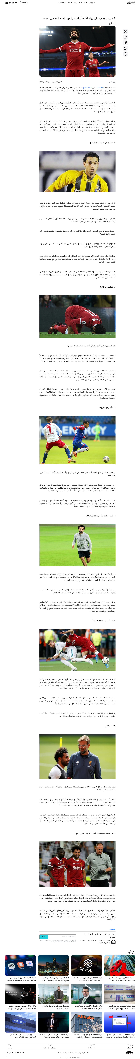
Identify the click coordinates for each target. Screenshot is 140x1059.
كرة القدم (101, 87)
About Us (130, 1048)
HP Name (37, 934)
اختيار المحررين (62, 3)
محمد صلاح (87, 87)
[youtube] (18, 1052)
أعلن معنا (49, 1045)
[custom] (23, 1052)
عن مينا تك (130, 1045)
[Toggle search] (16, 2)
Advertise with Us (50, 1048)
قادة (80, 3)
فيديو (75, 3)
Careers (9, 1048)
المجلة (70, 3)
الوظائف (9, 1045)
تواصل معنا (91, 1045)
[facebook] (15, 1052)
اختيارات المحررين (57, 82)
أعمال (85, 3)
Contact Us (91, 1048)
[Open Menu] (7, 2)
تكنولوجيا (92, 3)
